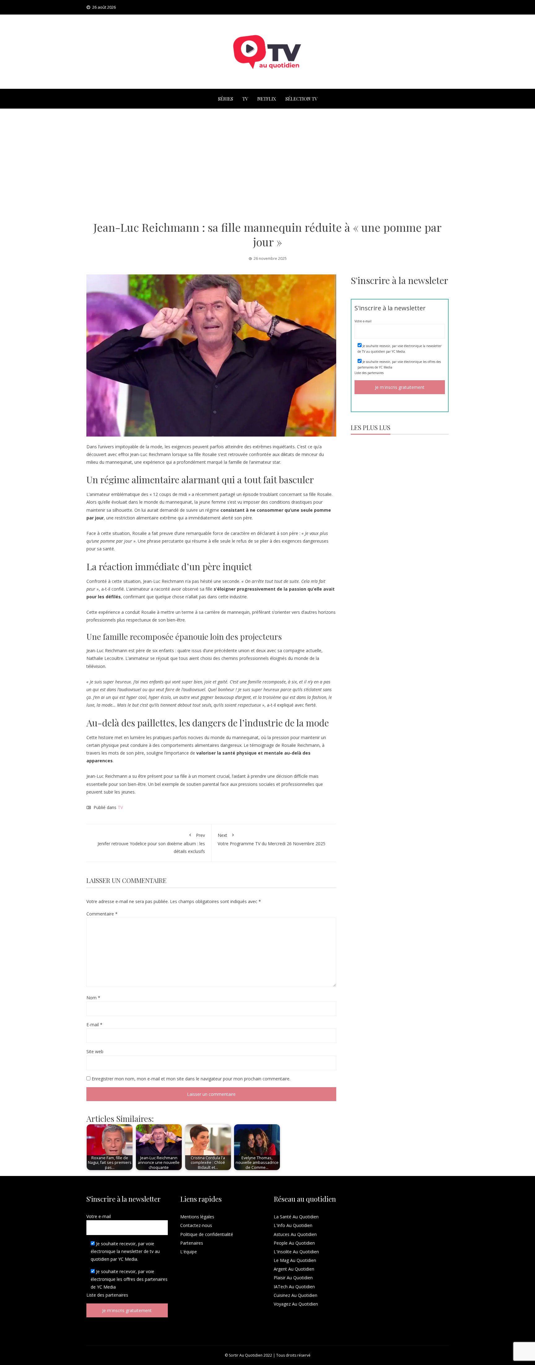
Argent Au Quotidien (294, 1269)
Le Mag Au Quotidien (295, 1260)
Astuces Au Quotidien (295, 1234)
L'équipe (188, 1252)
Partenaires (191, 1243)
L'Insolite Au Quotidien (296, 1252)
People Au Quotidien (294, 1243)
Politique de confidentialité (206, 1234)
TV (245, 99)
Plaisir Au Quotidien (293, 1278)
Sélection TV (301, 99)
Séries (225, 99)
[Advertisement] (267, 164)
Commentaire (102, 914)
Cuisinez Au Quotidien (295, 1295)
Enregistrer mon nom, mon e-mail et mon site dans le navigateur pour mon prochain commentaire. (191, 1079)
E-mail (94, 1024)
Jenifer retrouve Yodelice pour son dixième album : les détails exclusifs (151, 843)
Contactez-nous (196, 1225)
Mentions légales (197, 1217)
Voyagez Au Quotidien (296, 1304)
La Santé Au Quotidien (296, 1217)
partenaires (376, 373)
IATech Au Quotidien (294, 1287)
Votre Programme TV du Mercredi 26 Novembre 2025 (271, 839)
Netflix (266, 99)
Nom (93, 998)
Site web (94, 1051)
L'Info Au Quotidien (293, 1225)
